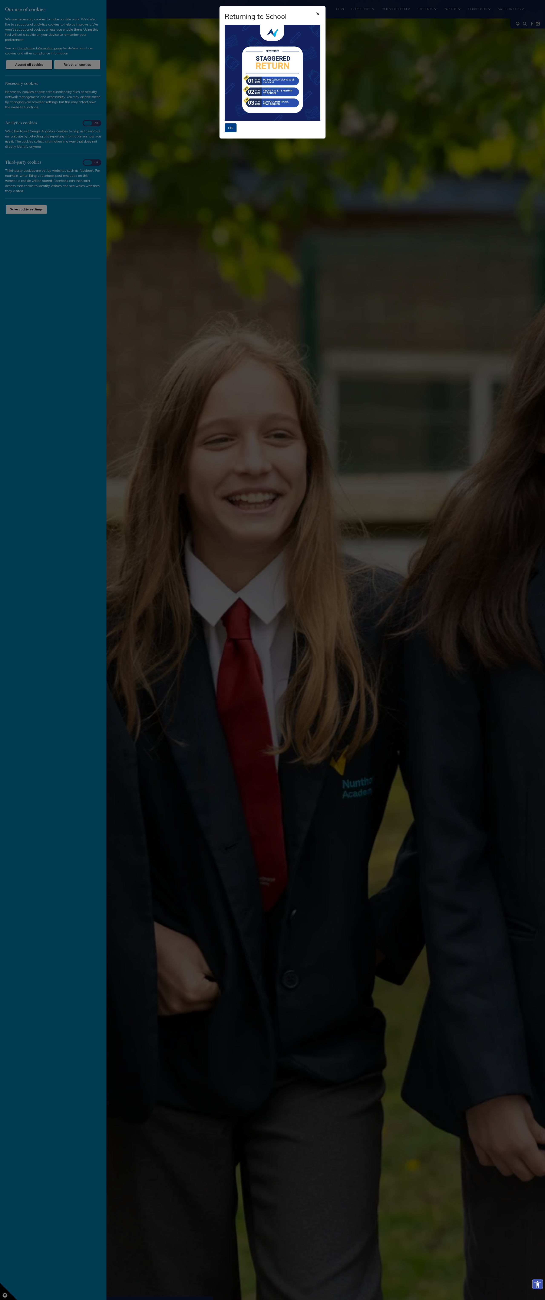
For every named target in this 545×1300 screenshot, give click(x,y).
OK (230, 128)
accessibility (537, 1284)
